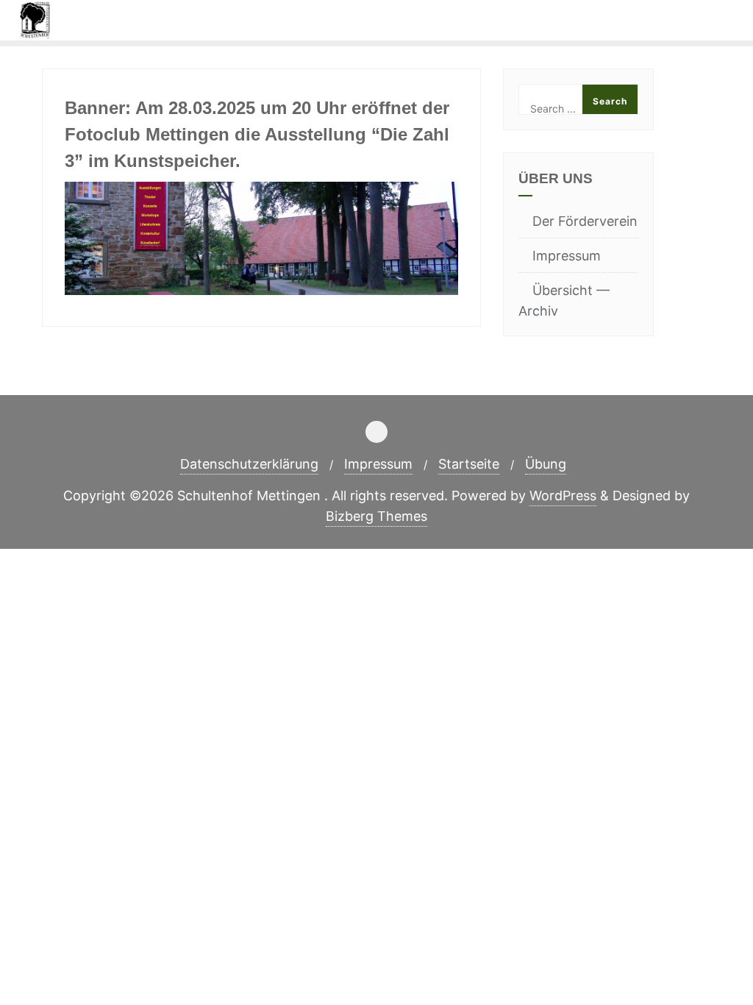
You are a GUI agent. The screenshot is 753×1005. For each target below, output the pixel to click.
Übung (545, 464)
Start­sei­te (468, 464)
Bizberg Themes (376, 516)
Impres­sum (566, 255)
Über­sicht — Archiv (564, 301)
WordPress (562, 495)
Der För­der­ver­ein (585, 221)
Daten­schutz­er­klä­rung (249, 464)
